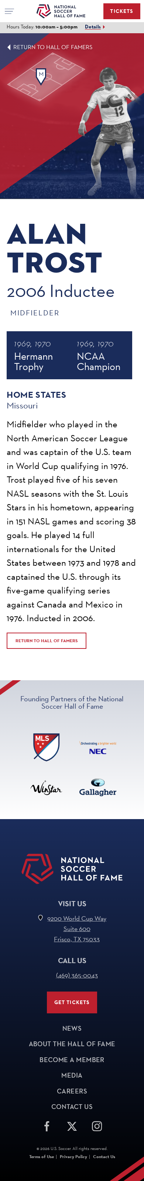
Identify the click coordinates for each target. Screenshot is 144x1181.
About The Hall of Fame (72, 1044)
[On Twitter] (72, 1125)
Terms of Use (41, 1156)
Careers (72, 1091)
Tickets (121, 11)
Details (93, 27)
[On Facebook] (47, 1125)
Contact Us (72, 1107)
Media (71, 1075)
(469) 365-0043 (77, 975)
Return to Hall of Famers (53, 47)
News (72, 1028)
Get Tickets (72, 1002)
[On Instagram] (97, 1125)
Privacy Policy (73, 1156)
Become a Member (72, 1060)
